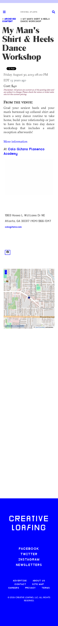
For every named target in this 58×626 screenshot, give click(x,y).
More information (15, 141)
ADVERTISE (20, 581)
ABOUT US (39, 581)
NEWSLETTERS (29, 565)
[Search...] (53, 12)
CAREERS (13, 588)
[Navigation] (2, 12)
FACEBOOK (29, 549)
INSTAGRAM (29, 559)
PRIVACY (30, 588)
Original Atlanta (29, 12)
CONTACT (20, 584)
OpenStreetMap (40, 327)
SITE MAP (38, 584)
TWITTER (29, 554)
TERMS (46, 588)
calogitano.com (13, 227)
